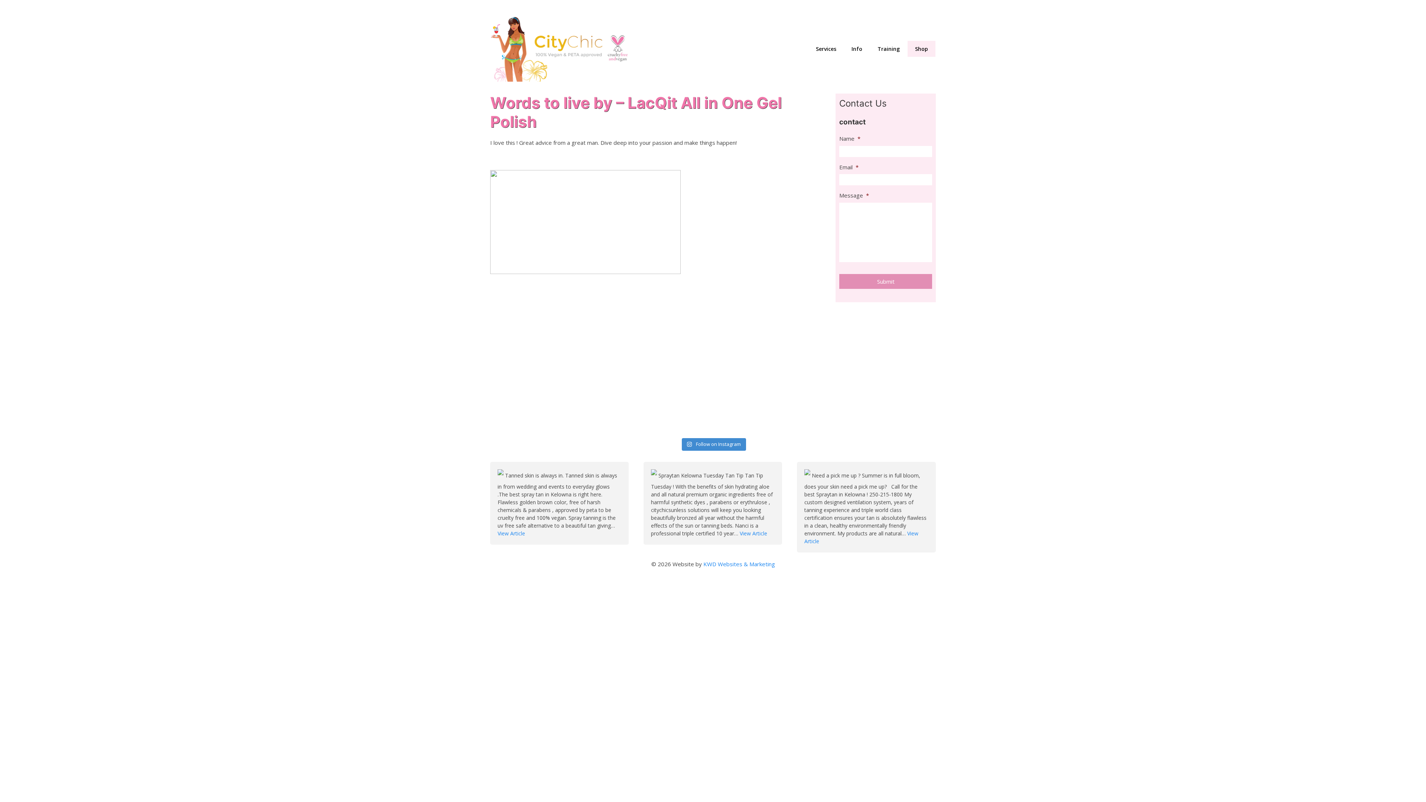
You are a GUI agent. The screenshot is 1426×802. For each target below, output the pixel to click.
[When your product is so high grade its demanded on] (881, 337)
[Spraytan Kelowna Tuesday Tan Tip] (654, 475)
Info (857, 48)
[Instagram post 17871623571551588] (881, 401)
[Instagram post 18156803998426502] (657, 401)
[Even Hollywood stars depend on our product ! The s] (544, 401)
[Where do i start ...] (657, 337)
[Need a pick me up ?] (808, 475)
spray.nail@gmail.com (834, 8)
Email (849, 167)
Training (889, 48)
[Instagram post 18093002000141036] (769, 337)
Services (826, 48)
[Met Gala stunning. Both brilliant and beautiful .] (544, 337)
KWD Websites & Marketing (739, 564)
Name (849, 138)
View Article (511, 533)
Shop (921, 48)
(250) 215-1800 (915, 8)
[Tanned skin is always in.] (501, 475)
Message (854, 195)
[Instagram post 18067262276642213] (769, 401)
